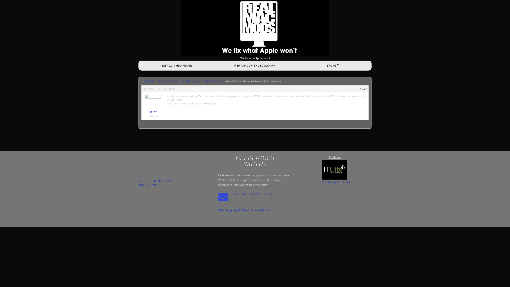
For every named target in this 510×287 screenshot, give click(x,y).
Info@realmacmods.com (253, 194)
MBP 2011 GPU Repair (177, 65)
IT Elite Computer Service (335, 182)
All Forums (150, 81)
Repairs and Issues (168, 81)
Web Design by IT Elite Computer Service (244, 210)
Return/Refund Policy (155, 181)
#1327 (363, 88)
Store (331, 65)
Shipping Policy (150, 185)
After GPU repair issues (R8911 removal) (202, 81)
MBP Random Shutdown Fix (254, 65)
